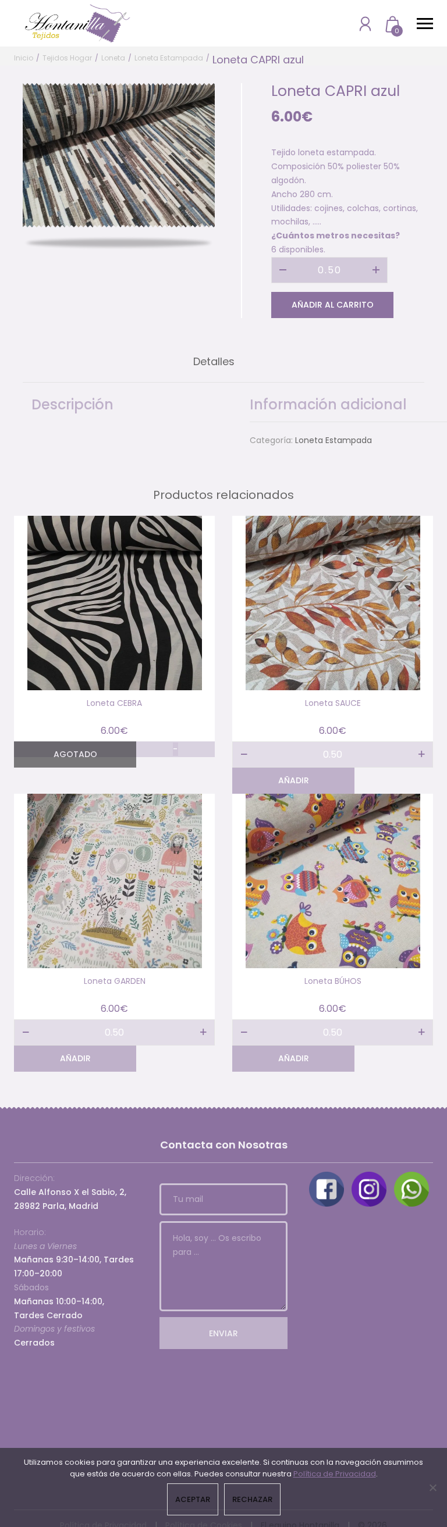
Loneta (113, 58)
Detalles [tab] (214, 361)
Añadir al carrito (333, 305)
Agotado (75, 754)
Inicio (23, 58)
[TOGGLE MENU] (425, 23)
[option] (119, 155)
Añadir (293, 780)
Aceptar (192, 1499)
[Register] (365, 23)
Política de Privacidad (334, 1473)
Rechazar (252, 1499)
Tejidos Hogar (67, 58)
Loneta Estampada (168, 58)
